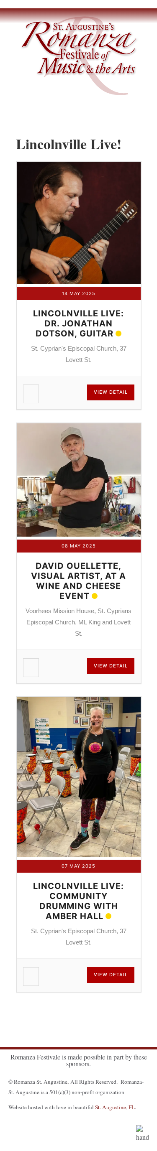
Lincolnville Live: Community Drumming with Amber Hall (78, 901)
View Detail (111, 392)
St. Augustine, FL (115, 1107)
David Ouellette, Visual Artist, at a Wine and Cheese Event (78, 581)
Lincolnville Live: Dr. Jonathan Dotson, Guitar (78, 323)
